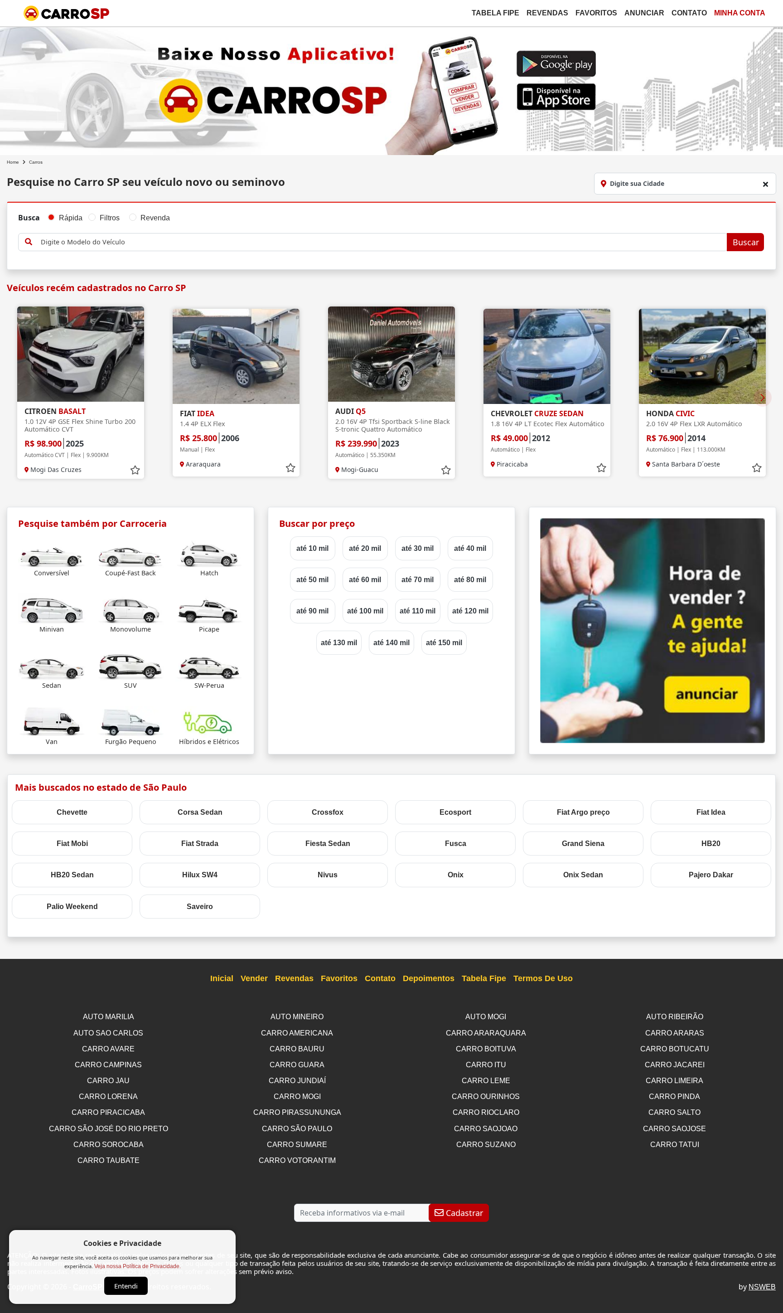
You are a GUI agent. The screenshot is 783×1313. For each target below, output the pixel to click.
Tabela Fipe (495, 13)
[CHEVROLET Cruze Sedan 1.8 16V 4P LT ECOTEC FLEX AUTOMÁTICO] (546, 356)
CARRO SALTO (674, 1112)
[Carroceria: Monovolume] (130, 609)
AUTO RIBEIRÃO (674, 1017)
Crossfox (327, 812)
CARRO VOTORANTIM (297, 1160)
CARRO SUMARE (297, 1144)
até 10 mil (312, 548)
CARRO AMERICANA (297, 1033)
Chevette (72, 812)
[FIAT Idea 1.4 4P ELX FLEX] (236, 356)
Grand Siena (583, 843)
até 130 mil (339, 643)
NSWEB (762, 1287)
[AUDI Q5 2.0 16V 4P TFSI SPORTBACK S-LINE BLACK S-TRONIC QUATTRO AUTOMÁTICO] (391, 354)
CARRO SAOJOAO (485, 1129)
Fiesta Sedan (327, 843)
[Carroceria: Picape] (209, 609)
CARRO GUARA (297, 1065)
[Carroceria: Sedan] (52, 665)
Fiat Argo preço (583, 812)
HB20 (710, 843)
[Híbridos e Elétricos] (209, 721)
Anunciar (644, 13)
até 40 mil (470, 548)
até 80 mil (470, 580)
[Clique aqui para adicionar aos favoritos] (135, 470)
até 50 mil (312, 580)
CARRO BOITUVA (486, 1049)
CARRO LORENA (108, 1096)
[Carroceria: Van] (52, 721)
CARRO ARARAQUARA (486, 1033)
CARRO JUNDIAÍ (297, 1080)
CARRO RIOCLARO (486, 1112)
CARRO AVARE (108, 1049)
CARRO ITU (486, 1065)
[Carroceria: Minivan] (52, 609)
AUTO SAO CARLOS (108, 1033)
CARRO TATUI (674, 1144)
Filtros (110, 218)
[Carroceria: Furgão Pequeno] (130, 721)
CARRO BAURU (297, 1049)
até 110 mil (417, 611)
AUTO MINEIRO (297, 1017)
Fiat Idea (710, 812)
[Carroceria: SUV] (130, 665)
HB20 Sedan (72, 875)
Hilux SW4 (200, 875)
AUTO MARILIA (108, 1017)
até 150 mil (444, 643)
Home (13, 162)
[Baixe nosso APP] (391, 89)
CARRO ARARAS (674, 1033)
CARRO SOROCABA (108, 1144)
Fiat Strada (199, 843)
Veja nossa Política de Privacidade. (137, 1266)
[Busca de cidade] (765, 184)
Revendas (547, 13)
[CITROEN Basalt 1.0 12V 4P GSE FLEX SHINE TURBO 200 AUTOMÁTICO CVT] (80, 354)
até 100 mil (365, 611)
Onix (456, 875)
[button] (763, 398)
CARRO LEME (486, 1080)
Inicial (221, 978)
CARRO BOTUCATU (674, 1049)
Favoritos (596, 13)
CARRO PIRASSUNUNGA (297, 1112)
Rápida (70, 218)
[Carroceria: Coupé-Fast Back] (130, 553)
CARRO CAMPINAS (108, 1065)
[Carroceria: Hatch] (209, 553)
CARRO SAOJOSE (674, 1129)
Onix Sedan (583, 875)
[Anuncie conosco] (652, 630)
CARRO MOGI (297, 1096)
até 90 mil (312, 611)
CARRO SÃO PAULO (297, 1129)
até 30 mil (417, 548)
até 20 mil (365, 548)
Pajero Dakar (711, 875)
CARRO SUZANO (486, 1144)
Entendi (126, 1285)
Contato (689, 13)
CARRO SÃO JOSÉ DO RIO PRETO (108, 1129)
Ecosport (455, 812)
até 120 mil (470, 611)
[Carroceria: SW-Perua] (209, 665)
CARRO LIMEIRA (674, 1080)
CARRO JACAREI (675, 1065)
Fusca (455, 843)
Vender (254, 978)
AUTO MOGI (485, 1017)
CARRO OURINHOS (486, 1096)
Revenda (155, 218)
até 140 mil (391, 643)
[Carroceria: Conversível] (52, 553)
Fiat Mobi (72, 843)
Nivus (328, 875)
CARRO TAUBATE (108, 1160)
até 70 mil (417, 580)
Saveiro (200, 906)
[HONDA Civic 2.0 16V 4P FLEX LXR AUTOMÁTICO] (702, 356)
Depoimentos (428, 978)
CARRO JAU (108, 1080)
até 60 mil (365, 580)
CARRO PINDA (674, 1096)
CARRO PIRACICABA (108, 1112)
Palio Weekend (72, 906)
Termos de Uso (543, 978)
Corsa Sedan (200, 812)
